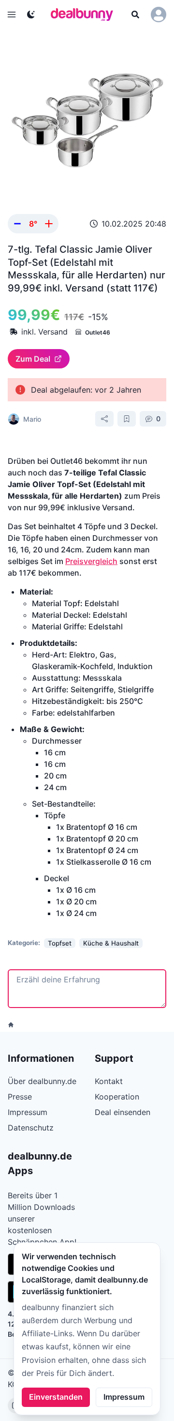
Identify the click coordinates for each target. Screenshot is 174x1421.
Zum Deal (32, 359)
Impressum (124, 1397)
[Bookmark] (126, 419)
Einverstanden (56, 1397)
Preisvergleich (91, 561)
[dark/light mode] (31, 14)
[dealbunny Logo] (85, 14)
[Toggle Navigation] (11, 14)
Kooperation (117, 1096)
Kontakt (109, 1081)
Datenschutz (31, 1127)
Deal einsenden (122, 1112)
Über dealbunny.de (42, 1081)
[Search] (135, 14)
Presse (20, 1096)
